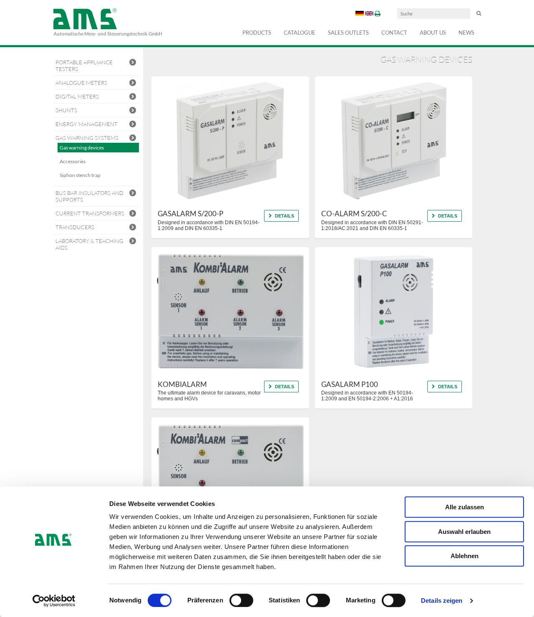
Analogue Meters (81, 82)
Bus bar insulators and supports (89, 196)
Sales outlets (348, 32)
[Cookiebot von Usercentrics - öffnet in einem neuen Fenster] (54, 600)
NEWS (466, 32)
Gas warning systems (86, 137)
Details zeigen (441, 600)
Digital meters (77, 96)
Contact (394, 32)
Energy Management (86, 124)
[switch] (241, 600)
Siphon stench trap (80, 175)
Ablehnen (465, 555)
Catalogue (299, 32)
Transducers (74, 227)
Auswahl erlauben (464, 531)
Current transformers (89, 213)
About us (433, 32)
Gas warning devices (82, 147)
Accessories (73, 161)
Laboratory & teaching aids (89, 244)
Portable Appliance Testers (84, 65)
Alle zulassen (464, 507)
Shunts (66, 110)
